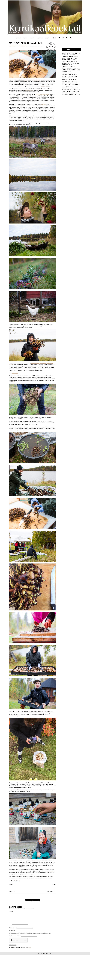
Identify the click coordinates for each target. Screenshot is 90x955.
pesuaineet (68, 78)
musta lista (74, 76)
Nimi (10, 925)
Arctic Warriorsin (36, 80)
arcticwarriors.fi (15, 373)
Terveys (71, 86)
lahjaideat (69, 68)
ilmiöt (72, 58)
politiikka (74, 78)
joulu (76, 58)
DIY (79, 53)
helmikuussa (43, 104)
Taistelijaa (48, 86)
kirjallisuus (76, 63)
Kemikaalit (73, 61)
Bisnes (72, 53)
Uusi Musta (64, 89)
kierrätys (70, 63)
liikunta (68, 69)
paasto (63, 78)
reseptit (76, 81)
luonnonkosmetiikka (66, 71)
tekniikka (67, 86)
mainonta (74, 73)
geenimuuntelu (73, 55)
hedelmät (71, 56)
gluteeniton (65, 56)
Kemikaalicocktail (66, 61)
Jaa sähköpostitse (36, 900)
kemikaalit (64, 63)
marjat (69, 74)
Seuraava (54, 884)
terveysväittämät (66, 88)
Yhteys (47, 38)
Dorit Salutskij (17, 880)
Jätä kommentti (50, 891)
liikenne (64, 69)
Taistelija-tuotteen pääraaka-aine (25, 789)
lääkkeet (64, 68)
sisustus (75, 83)
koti (75, 66)
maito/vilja (64, 74)
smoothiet (64, 84)
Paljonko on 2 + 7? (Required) (15, 935)
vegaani (64, 91)
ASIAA (68, 53)
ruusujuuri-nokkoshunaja (48, 871)
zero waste (77, 94)
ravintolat (64, 81)
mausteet (64, 76)
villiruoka (64, 93)
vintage (69, 93)
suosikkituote (75, 84)
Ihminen (68, 58)
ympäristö (71, 94)
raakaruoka (65, 79)
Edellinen (11, 884)
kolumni (70, 64)
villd (77, 91)
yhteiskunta (65, 94)
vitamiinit (74, 93)
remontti (70, 81)
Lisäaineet (74, 69)
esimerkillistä (65, 55)
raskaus (75, 79)
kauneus (73, 60)
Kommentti (11, 911)
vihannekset (69, 91)
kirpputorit (65, 64)
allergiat (64, 53)
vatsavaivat (76, 89)
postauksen (31, 90)
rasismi (70, 79)
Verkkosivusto (12, 930)
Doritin (25, 80)
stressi (69, 84)
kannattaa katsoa (66, 60)
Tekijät (32, 38)
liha (78, 68)
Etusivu (18, 38)
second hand (69, 83)
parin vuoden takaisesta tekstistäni (42, 94)
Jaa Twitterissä (28, 900)
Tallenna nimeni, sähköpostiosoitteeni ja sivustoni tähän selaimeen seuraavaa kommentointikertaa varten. (31, 933)
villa (74, 91)
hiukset (64, 58)
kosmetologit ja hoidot (67, 66)
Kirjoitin (27, 90)
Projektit (40, 38)
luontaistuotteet (66, 73)
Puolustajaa (43, 86)
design (76, 53)
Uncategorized (74, 88)
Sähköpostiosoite (12, 927)
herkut (75, 56)
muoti (69, 76)
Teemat (25, 38)
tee (63, 86)
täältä (13, 381)
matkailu (74, 74)
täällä (30, 947)
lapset (74, 68)
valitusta (70, 89)
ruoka (63, 83)
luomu (78, 69)
